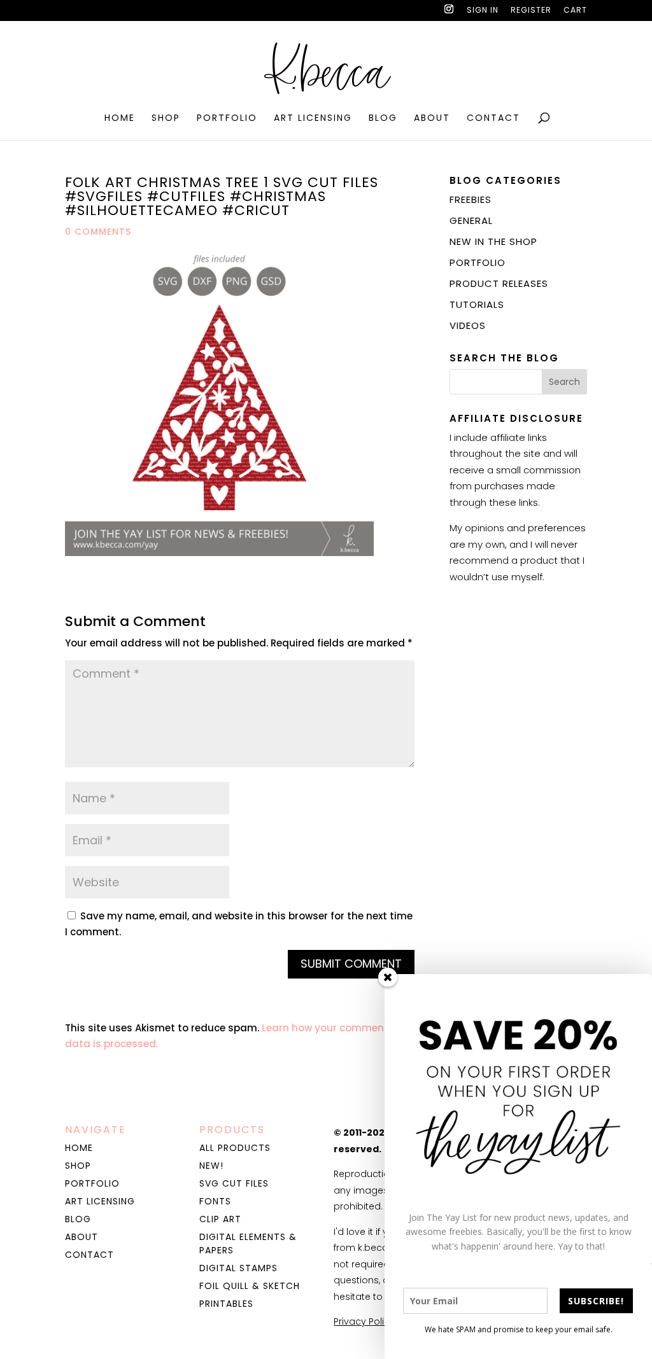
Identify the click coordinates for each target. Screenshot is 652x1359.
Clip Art (220, 1219)
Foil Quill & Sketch (249, 1285)
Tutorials (477, 304)
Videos (468, 325)
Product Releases (499, 283)
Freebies (471, 199)
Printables (226, 1303)
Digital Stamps (238, 1268)
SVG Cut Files (234, 1183)
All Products (235, 1147)
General (471, 220)
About (432, 118)
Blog (383, 118)
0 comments (98, 231)
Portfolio (227, 118)
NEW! (211, 1165)
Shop (166, 118)
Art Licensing (313, 118)
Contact (493, 118)
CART (575, 10)
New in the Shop (493, 241)
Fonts (215, 1201)
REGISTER (531, 10)
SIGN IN (483, 10)
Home (119, 118)
